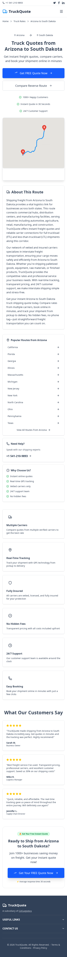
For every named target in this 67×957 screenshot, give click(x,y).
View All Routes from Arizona (32, 429)
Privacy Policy (40, 947)
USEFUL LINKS (11, 919)
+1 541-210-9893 (17, 456)
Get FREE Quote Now (33, 73)
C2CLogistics (25, 910)
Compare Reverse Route (31, 86)
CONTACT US (10, 928)
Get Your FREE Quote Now (36, 873)
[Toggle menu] (61, 11)
